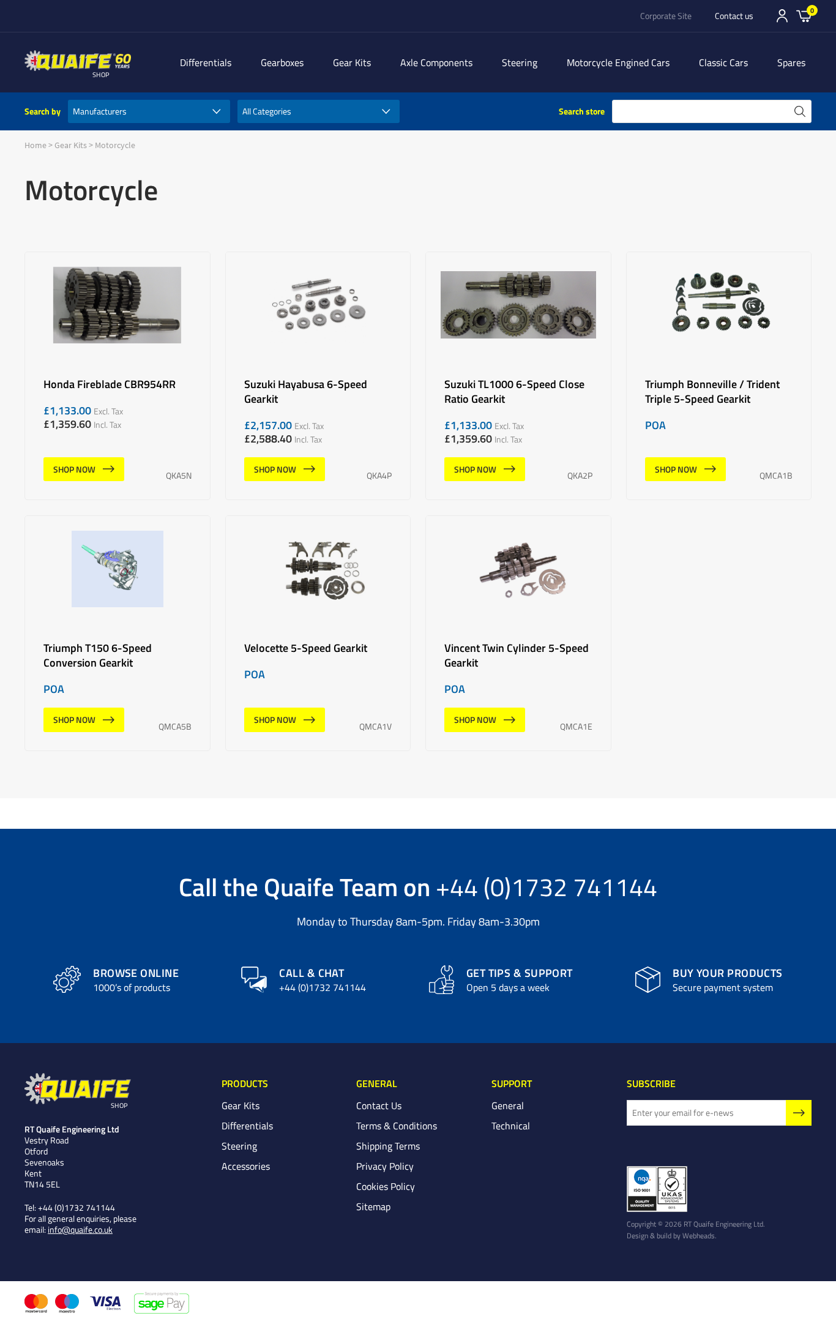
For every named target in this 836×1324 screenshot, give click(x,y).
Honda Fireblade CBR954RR (117, 376)
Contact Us (378, 1105)
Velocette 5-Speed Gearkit (318, 633)
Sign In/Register (782, 16)
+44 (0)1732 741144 (546, 886)
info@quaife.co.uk (80, 1229)
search (800, 111)
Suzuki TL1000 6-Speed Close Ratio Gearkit (518, 376)
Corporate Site (666, 15)
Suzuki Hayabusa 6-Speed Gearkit (318, 376)
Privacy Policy (385, 1166)
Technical (510, 1125)
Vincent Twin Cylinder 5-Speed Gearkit (518, 633)
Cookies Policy (385, 1186)
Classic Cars (723, 62)
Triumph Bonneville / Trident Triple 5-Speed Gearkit (719, 376)
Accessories (246, 1166)
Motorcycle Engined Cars (618, 62)
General (507, 1105)
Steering (519, 62)
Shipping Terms (388, 1146)
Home (35, 145)
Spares (791, 62)
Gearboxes (282, 62)
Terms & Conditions (396, 1125)
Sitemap (373, 1206)
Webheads (698, 1235)
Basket (804, 15)
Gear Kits (352, 62)
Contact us (734, 15)
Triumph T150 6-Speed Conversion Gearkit (117, 633)
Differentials (205, 62)
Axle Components (436, 62)
